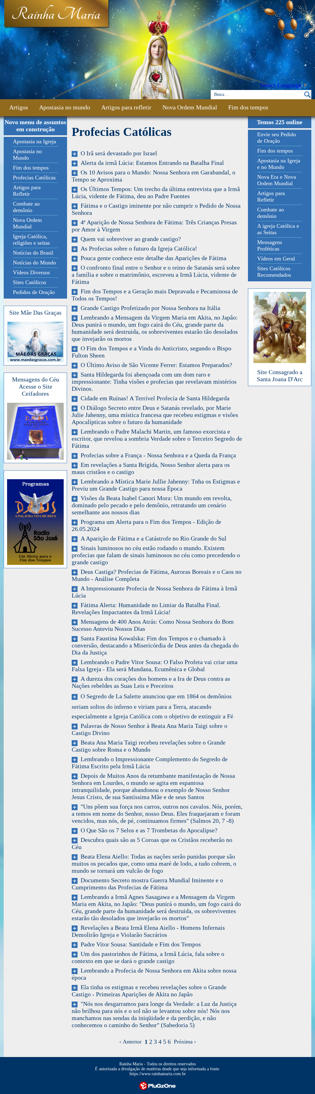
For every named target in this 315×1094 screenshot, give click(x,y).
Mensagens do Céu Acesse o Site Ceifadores (35, 386)
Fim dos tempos (248, 107)
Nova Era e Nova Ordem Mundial (276, 180)
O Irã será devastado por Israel (117, 153)
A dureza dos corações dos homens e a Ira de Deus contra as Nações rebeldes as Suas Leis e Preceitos (151, 682)
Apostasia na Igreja (34, 141)
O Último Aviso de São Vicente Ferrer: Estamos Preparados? (155, 364)
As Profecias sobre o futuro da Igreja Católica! (137, 248)
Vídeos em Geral (276, 258)
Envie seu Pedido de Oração (276, 137)
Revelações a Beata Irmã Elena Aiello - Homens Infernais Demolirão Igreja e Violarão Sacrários (148, 931)
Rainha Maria (55, 14)
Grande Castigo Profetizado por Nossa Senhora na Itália (149, 307)
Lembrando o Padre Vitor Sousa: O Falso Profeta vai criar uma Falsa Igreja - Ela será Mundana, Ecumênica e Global (154, 665)
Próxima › (183, 1042)
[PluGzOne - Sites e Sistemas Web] (157, 1085)
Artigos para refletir (126, 107)
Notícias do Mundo (34, 262)
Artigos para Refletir (27, 190)
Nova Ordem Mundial (189, 107)
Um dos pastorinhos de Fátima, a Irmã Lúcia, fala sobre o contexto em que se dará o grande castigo (148, 957)
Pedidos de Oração (34, 292)
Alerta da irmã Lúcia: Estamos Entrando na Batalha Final (151, 162)
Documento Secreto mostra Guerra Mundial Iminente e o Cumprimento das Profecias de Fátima (147, 884)
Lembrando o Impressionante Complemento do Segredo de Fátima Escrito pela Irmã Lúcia (150, 762)
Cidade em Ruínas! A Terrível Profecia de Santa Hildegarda (153, 398)
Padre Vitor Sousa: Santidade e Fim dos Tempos (139, 944)
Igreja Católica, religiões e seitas (31, 239)
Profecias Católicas (34, 177)
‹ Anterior (132, 1042)
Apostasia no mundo (64, 107)
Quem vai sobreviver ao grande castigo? (129, 238)
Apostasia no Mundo (27, 154)
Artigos (18, 107)
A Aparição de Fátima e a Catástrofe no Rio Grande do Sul (152, 538)
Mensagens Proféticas (269, 245)
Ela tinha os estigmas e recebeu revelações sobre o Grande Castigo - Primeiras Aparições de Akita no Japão (149, 991)
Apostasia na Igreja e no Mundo (278, 163)
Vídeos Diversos (31, 272)
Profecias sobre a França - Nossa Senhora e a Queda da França (157, 455)
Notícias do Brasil (33, 253)
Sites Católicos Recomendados (274, 271)
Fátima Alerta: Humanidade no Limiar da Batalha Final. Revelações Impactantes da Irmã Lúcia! (146, 608)
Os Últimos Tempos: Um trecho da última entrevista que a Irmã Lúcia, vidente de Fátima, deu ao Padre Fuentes (156, 192)
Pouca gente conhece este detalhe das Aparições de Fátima (152, 258)
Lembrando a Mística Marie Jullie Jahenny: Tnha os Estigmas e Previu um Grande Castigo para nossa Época (156, 485)
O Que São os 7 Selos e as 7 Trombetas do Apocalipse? (147, 830)
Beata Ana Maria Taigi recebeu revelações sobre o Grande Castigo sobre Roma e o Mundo (148, 746)
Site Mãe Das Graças (35, 312)
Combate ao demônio (26, 207)
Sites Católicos (29, 282)
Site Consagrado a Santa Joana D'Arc (280, 375)
